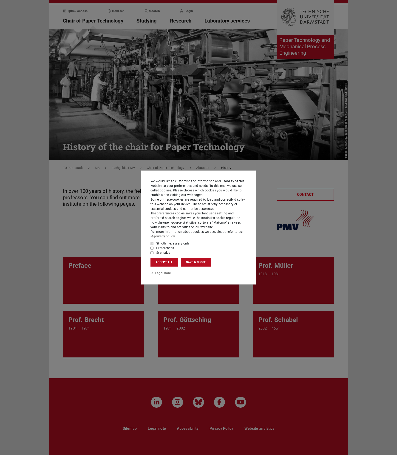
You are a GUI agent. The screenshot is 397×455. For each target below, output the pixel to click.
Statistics (163, 252)
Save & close (196, 262)
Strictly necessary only (173, 243)
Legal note (163, 273)
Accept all (164, 262)
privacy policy (164, 236)
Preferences (165, 248)
